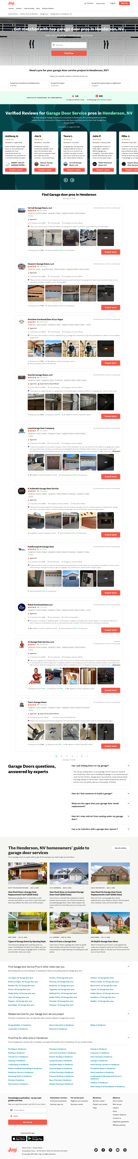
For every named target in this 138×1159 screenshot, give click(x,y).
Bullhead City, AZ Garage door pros (63, 993)
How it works (118, 1101)
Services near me (56, 1104)
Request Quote (111, 252)
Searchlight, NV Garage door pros (21, 1005)
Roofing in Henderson (16, 1053)
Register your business (79, 1101)
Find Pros (69, 53)
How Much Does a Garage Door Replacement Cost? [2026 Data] (23, 893)
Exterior (19, 8)
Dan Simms (95, 937)
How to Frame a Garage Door (63, 941)
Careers (116, 1108)
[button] (36, 237)
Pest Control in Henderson (18, 1084)
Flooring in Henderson (57, 1049)
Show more (116, 451)
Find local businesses (58, 1101)
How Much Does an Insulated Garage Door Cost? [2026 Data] (67, 893)
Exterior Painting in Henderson (61, 1057)
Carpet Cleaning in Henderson (60, 1061)
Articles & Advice (48, 8)
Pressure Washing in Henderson (61, 1076)
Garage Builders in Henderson (19, 1025)
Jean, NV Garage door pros (18, 997)
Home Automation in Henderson (61, 1025)
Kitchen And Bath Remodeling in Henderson (25, 1068)
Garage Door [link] (44, 14)
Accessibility (28, 1151)
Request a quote (16, 170)
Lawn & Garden (29, 8)
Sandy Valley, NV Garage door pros (21, 993)
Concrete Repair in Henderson (60, 1068)
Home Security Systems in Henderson (104, 1064)
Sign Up (124, 3)
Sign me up (27, 1122)
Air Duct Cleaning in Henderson (61, 1072)
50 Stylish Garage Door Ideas (104, 941)
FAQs (95, 1108)
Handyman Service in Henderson (20, 1072)
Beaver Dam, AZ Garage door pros (103, 985)
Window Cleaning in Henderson (61, 1084)
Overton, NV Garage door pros (61, 978)
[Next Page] (87, 756)
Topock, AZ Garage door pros (101, 989)
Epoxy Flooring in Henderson (60, 1080)
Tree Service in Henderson (18, 1057)
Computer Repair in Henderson (61, 1064)
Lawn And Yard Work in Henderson (62, 1053)
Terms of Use (26, 1148)
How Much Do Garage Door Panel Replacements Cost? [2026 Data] (106, 893)
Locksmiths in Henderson (18, 1029)
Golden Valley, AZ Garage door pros (63, 997)
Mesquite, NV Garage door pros (61, 1001)
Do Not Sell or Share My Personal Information (52, 1151)
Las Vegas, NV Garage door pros (20, 978)
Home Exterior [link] (13, 14)
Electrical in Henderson (58, 1029)
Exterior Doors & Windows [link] (29, 14)
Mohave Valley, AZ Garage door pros (104, 982)
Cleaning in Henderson (17, 1061)
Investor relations (119, 1115)
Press (115, 1111)
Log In (112, 3)
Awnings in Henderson (99, 1061)
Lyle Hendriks (55, 888)
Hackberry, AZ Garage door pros (103, 997)
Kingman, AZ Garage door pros (20, 1001)
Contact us (117, 1118)
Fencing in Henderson (98, 1049)
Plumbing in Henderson (17, 1049)
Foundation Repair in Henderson (102, 1068)
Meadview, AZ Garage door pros (61, 985)
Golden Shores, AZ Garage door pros (104, 993)
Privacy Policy (37, 1148)
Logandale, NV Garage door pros (62, 989)
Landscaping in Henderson (18, 1064)
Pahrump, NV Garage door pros (61, 982)
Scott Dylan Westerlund (18, 888)
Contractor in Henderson (99, 1053)
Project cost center (100, 1104)
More (38, 8)
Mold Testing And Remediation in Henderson (107, 1086)
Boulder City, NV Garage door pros (21, 985)
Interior (11, 8)
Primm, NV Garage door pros (19, 989)
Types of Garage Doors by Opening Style (27, 941)
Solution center (99, 1101)
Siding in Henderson (98, 1025)
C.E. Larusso (54, 937)
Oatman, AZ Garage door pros (102, 978)
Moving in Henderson (16, 1080)
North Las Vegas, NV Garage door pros (23, 982)
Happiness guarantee (121, 1121)
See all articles (120, 848)
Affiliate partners (119, 1125)
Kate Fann (12, 937)
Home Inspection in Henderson (102, 1072)
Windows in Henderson (99, 1083)
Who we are (117, 1104)
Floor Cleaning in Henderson (101, 1057)
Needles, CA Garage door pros (102, 1001)
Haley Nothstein (98, 888)
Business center (77, 1104)
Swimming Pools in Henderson (20, 1076)
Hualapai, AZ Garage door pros (61, 1005)
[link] (7, 164)
